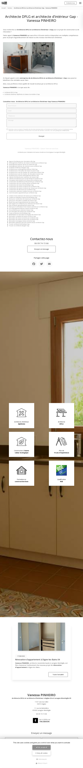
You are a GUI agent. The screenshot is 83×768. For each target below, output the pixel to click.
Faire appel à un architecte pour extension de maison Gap (25, 204)
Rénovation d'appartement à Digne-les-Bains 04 (37, 659)
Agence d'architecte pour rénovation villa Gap (22, 161)
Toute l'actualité (58, 674)
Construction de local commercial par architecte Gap (24, 183)
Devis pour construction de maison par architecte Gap (24, 199)
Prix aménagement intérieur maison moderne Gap (23, 208)
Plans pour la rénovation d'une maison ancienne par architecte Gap (28, 207)
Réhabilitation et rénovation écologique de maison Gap (25, 215)
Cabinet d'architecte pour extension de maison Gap (24, 177)
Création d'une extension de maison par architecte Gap (25, 196)
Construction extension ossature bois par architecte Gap (25, 191)
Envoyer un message (41, 249)
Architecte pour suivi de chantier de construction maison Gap (26, 172)
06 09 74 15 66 (41, 243)
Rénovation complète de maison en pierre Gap (22, 216)
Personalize (42, 759)
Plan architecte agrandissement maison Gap (21, 205)
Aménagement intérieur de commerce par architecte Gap (25, 166)
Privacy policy (42, 763)
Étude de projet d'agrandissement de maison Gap (23, 202)
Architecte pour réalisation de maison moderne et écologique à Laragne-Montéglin (41, 152)
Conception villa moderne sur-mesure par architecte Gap (25, 180)
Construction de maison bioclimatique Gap (21, 185)
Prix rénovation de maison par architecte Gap (22, 211)
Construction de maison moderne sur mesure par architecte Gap (27, 188)
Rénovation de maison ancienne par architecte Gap (23, 218)
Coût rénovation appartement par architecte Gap (23, 193)
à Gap (16, 92)
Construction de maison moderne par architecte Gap (24, 186)
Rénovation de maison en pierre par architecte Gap (23, 219)
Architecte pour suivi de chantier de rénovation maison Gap (26, 174)
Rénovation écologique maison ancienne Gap (22, 221)
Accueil (4, 8)
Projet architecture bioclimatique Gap (19, 213)
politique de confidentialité (62, 130)
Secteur (10, 8)
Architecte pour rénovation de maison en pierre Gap (24, 171)
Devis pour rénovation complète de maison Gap (23, 200)
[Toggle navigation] (80, 3)
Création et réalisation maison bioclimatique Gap (23, 197)
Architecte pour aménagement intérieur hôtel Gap (23, 169)
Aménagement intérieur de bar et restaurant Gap (23, 164)
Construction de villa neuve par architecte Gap (22, 189)
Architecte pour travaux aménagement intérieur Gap (24, 175)
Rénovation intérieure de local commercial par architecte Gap (26, 222)
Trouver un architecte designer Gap (19, 226)
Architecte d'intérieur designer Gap (19, 167)
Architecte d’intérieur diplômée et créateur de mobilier (20, 94)
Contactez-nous (70, 3)
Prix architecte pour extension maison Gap (21, 210)
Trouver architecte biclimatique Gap (19, 224)
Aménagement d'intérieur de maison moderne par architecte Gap (28, 163)
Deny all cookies (42, 753)
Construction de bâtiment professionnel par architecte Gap (26, 182)
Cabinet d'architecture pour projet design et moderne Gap (26, 178)
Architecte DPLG (9, 92)
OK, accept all (42, 747)
